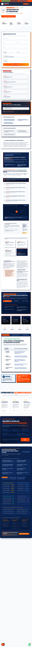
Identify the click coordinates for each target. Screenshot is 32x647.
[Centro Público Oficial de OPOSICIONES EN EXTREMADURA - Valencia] (21, 212)
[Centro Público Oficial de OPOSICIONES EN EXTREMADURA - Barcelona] (23, 210)
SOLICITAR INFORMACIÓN (15, 64)
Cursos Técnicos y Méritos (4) (21, 477)
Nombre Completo (5, 38)
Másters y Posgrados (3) (13, 478)
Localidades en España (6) (20, 478)
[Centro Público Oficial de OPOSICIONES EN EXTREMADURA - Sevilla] (12, 214)
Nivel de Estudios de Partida (20, 433)
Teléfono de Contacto (15, 429)
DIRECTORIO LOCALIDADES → (24, 533)
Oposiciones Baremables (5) (12, 477)
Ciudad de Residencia (5, 433)
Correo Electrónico (24, 429)
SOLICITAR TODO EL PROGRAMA (25, 439)
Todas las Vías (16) (4, 477)
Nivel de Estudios (5, 59)
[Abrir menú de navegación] (30, 4)
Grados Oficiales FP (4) (5, 478)
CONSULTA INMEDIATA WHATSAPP (9, 16)
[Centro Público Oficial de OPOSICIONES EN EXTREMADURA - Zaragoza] (21, 210)
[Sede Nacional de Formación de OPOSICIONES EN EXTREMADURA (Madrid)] (16, 211)
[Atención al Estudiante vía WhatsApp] (29, 644)
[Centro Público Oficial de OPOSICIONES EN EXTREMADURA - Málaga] (14, 214)
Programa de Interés (6, 55)
